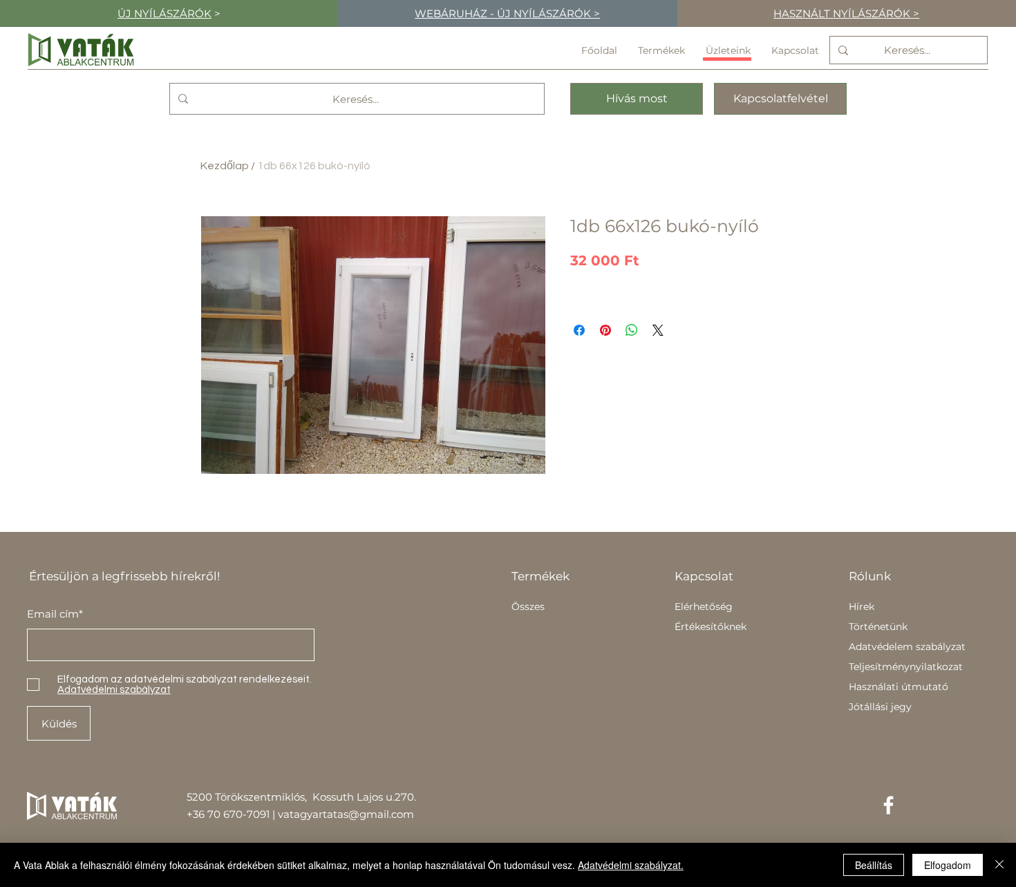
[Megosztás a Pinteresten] (605, 330)
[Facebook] (888, 805)
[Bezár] (999, 865)
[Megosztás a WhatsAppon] (631, 330)
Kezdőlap (224, 165)
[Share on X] (658, 330)
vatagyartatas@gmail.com (346, 814)
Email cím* (55, 614)
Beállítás (873, 865)
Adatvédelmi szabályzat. (631, 865)
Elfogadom (947, 865)
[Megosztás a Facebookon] (579, 330)
